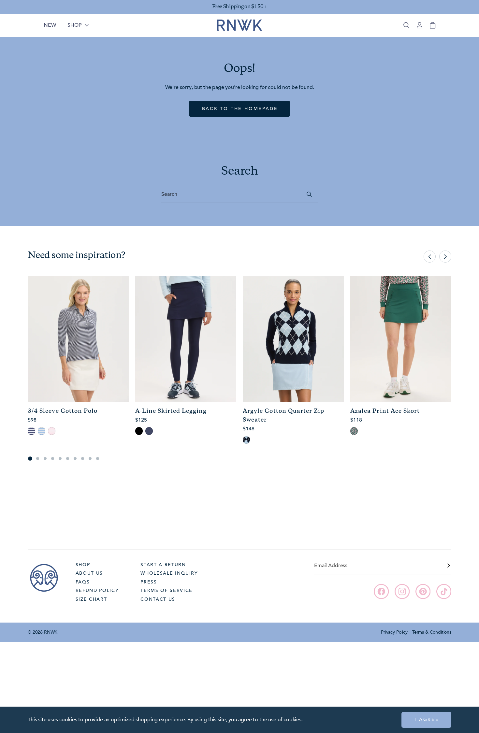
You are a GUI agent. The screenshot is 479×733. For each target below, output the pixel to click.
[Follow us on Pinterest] (422, 591)
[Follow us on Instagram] (402, 591)
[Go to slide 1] (30, 458)
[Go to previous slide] (430, 257)
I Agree (426, 719)
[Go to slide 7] (75, 458)
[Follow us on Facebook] (381, 591)
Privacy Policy (394, 632)
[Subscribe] (449, 565)
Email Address (330, 565)
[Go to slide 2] (37, 458)
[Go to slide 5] (60, 458)
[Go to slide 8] (82, 458)
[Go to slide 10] (97, 458)
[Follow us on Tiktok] (443, 591)
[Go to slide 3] (45, 458)
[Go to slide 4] (52, 458)
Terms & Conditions (431, 632)
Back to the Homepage (240, 108)
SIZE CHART (91, 599)
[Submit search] (309, 194)
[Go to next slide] (445, 257)
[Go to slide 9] (90, 458)
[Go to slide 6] (67, 458)
